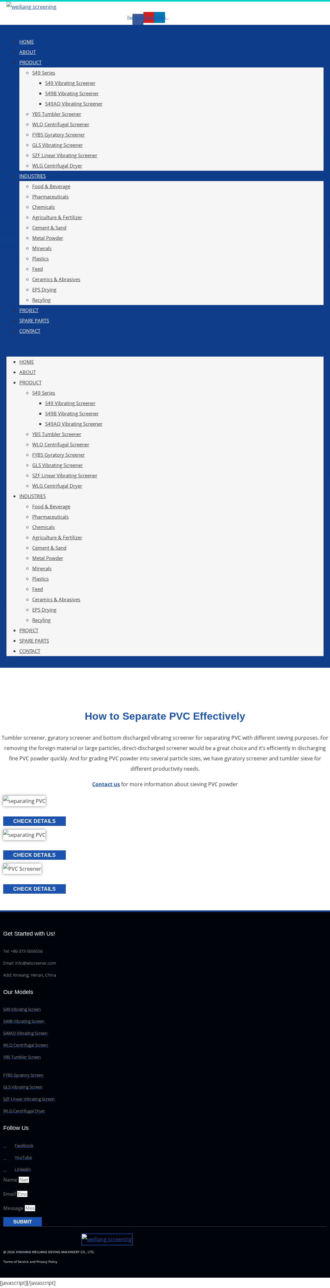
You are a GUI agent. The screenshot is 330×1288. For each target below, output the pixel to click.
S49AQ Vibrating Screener (73, 103)
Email (10, 1194)
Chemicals (43, 207)
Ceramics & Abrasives (56, 279)
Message (14, 1208)
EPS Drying (44, 289)
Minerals (42, 248)
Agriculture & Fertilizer (57, 217)
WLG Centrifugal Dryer (57, 165)
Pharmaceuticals (50, 196)
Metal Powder (47, 238)
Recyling (41, 300)
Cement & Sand (49, 227)
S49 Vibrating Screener (70, 83)
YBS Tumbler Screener (56, 114)
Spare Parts (34, 320)
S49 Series (43, 72)
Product (30, 62)
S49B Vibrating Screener (72, 93)
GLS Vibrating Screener (57, 145)
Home (26, 41)
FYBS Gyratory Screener (58, 134)
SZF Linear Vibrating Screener (64, 155)
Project (28, 310)
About (27, 52)
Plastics (40, 258)
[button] (165, 346)
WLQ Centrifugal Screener (60, 124)
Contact (29, 331)
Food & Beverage (51, 186)
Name (11, 1179)
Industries (32, 176)
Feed (37, 269)
